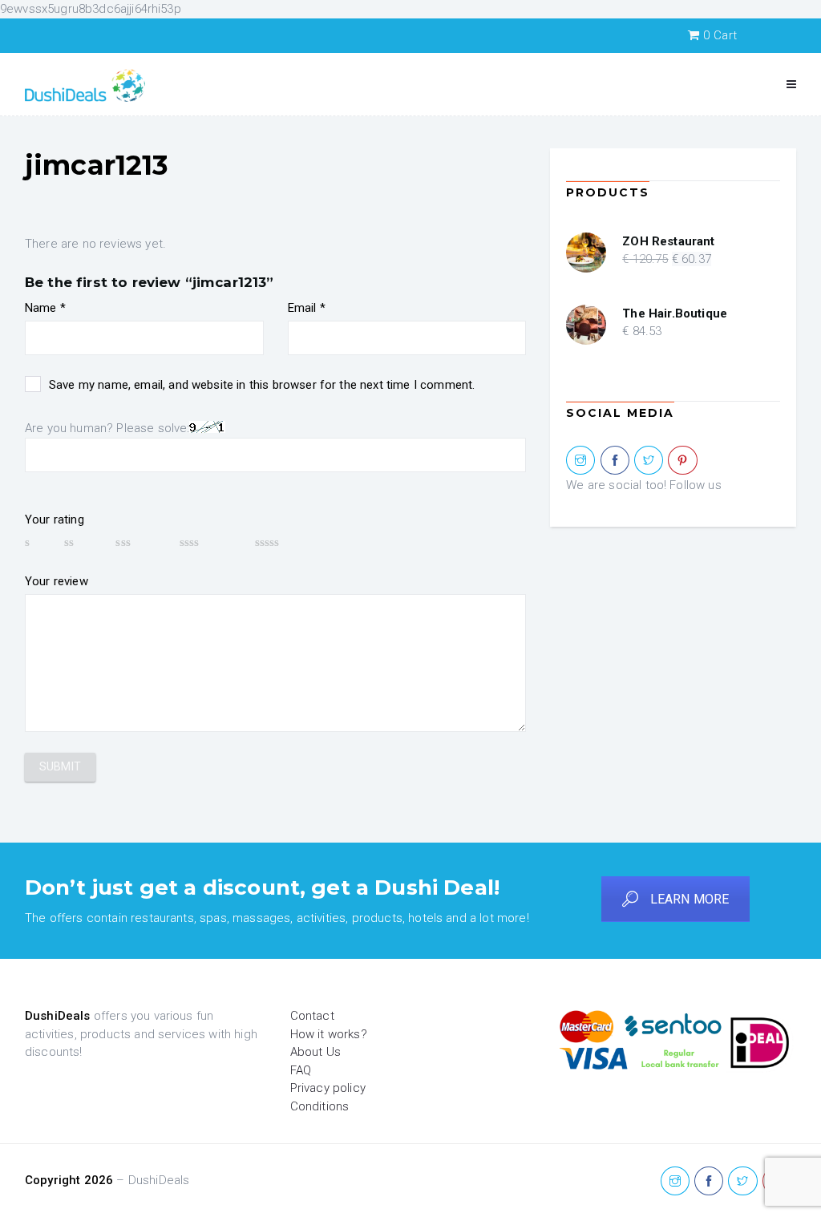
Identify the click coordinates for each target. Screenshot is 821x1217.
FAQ (300, 1070)
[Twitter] (648, 461)
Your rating (54, 519)
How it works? (328, 1034)
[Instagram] (580, 461)
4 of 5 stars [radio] (210, 542)
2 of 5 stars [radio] (82, 542)
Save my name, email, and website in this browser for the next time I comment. (262, 385)
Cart (720, 35)
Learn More (690, 899)
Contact (312, 1016)
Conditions (320, 1106)
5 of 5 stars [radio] (291, 542)
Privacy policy (328, 1088)
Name (45, 308)
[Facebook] (615, 461)
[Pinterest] (682, 461)
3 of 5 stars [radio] (139, 542)
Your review (56, 581)
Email (307, 308)
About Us (315, 1052)
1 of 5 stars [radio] (37, 542)
